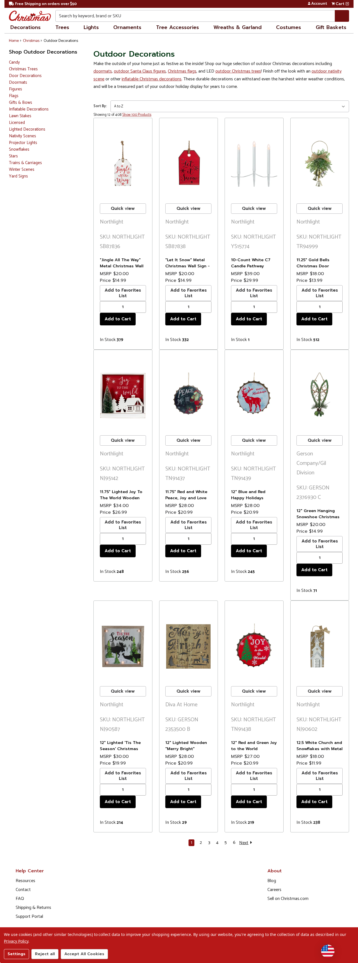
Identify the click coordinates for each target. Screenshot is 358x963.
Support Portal (29, 916)
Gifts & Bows (20, 103)
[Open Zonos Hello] (328, 951)
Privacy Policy (16, 941)
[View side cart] (347, 4)
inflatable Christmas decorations (152, 79)
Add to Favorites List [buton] (123, 293)
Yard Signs (18, 176)
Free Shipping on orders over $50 (46, 4)
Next (243, 842)
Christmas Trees (23, 69)
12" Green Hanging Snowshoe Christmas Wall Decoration (318, 517)
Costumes (288, 27)
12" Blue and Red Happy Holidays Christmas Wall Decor (253, 498)
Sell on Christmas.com (287, 898)
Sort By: (100, 106)
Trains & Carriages (25, 163)
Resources (25, 881)
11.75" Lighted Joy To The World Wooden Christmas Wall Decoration (121, 501)
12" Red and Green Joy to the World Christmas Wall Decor (254, 748)
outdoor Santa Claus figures (140, 71)
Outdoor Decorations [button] (61, 41)
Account (319, 4)
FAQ (20, 898)
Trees (62, 27)
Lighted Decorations (27, 129)
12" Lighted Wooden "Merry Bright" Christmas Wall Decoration (186, 751)
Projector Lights (23, 143)
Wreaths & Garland (237, 27)
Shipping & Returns (33, 907)
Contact (23, 890)
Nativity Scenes (22, 136)
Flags (13, 96)
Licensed (17, 123)
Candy (14, 62)
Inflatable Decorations (29, 109)
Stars (13, 156)
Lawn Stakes (20, 116)
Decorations (25, 27)
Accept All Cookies (84, 954)
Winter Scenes (21, 170)
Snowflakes (19, 150)
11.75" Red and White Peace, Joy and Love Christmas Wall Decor (187, 498)
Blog (271, 881)
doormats (102, 71)
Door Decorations (25, 76)
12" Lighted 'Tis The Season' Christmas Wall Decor (120, 748)
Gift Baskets (331, 27)
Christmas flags (182, 71)
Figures (15, 89)
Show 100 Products (136, 115)
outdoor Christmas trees (238, 71)
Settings (16, 954)
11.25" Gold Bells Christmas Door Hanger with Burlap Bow (316, 269)
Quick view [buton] (123, 208)
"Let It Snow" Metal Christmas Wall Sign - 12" (187, 266)
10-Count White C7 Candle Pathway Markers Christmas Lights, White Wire (250, 269)
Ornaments (127, 27)
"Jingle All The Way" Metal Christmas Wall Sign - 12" (121, 266)
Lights (91, 27)
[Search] (342, 16)
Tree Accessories (177, 27)
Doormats (18, 83)
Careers (274, 890)
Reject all (45, 954)
